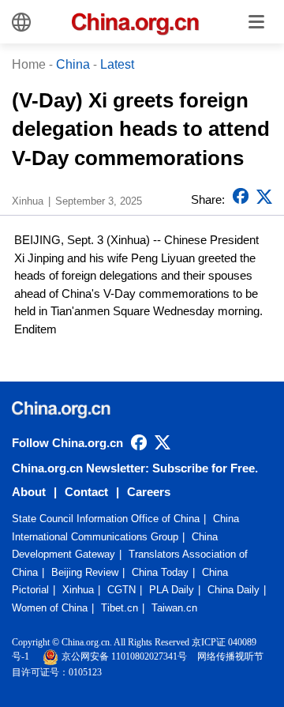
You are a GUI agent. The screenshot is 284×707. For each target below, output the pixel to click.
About (29, 492)
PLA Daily (171, 590)
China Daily (233, 590)
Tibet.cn (119, 608)
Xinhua (78, 590)
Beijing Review (84, 572)
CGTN (121, 590)
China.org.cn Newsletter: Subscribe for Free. (135, 468)
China (73, 64)
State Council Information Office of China (106, 519)
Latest (117, 64)
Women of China (50, 608)
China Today (160, 572)
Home (29, 64)
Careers (148, 492)
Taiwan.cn (174, 608)
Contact (86, 492)
